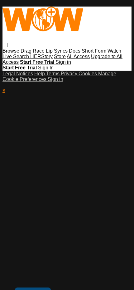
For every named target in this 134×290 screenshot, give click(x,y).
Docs (75, 51)
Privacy (70, 73)
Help (40, 73)
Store (60, 56)
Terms (53, 73)
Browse (11, 51)
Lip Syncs (57, 51)
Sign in (63, 62)
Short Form (95, 51)
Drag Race (33, 51)
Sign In (46, 67)
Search (21, 56)
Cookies (88, 73)
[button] (6, 45)
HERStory (41, 56)
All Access (78, 56)
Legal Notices (17, 73)
